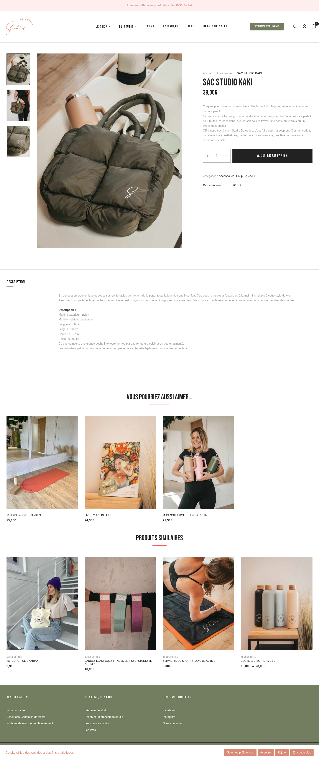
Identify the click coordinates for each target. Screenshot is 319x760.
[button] (314, 26)
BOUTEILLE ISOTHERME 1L (258, 660)
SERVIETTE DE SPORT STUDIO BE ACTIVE (189, 660)
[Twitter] (234, 185)
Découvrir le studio (96, 710)
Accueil (207, 73)
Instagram (169, 716)
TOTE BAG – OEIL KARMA (22, 660)
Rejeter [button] (282, 752)
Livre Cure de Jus (97, 515)
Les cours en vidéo (97, 723)
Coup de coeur (245, 176)
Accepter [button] (265, 752)
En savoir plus (302, 752)
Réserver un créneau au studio (104, 716)
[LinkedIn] (241, 185)
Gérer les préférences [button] (240, 752)
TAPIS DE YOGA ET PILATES (24, 515)
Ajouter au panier (272, 155)
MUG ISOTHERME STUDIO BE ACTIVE (186, 515)
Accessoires (224, 73)
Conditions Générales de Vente (26, 716)
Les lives (90, 730)
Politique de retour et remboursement (30, 723)
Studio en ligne (266, 26)
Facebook (169, 710)
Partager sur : (213, 185)
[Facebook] (228, 185)
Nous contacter (16, 710)
